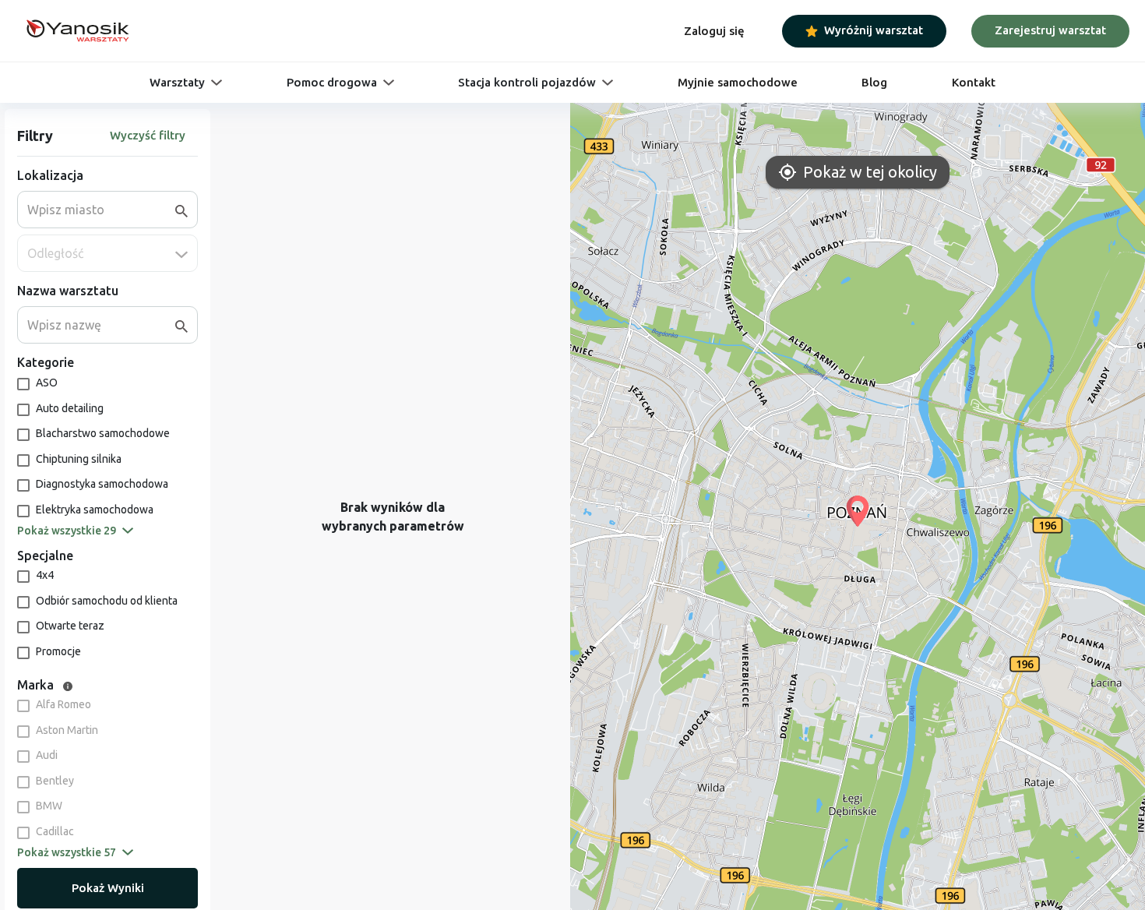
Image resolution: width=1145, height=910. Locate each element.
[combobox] (101, 210)
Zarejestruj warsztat (1050, 30)
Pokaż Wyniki (108, 887)
